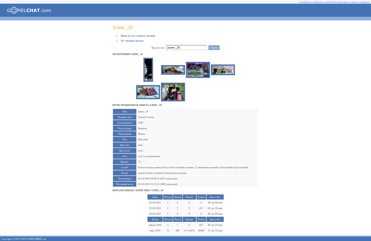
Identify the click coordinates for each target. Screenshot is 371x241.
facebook (331, 2)
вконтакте (343, 2)
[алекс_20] (148, 79)
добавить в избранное (312, 2)
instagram (365, 2)
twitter (354, 2)
